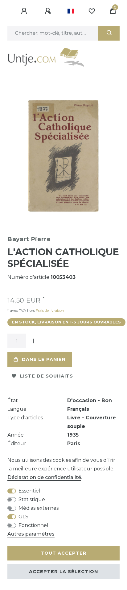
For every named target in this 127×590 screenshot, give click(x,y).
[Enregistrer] (48, 11)
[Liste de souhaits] (91, 11)
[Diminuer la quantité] (44, 341)
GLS (23, 517)
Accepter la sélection (63, 571)
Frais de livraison (49, 310)
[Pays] (70, 11)
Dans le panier (44, 359)
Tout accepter (64, 553)
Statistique (31, 499)
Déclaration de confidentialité (44, 477)
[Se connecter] (25, 11)
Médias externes (38, 508)
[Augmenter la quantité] (33, 341)
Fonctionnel (33, 525)
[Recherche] (109, 33)
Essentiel (29, 491)
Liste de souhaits (46, 376)
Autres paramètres (31, 534)
